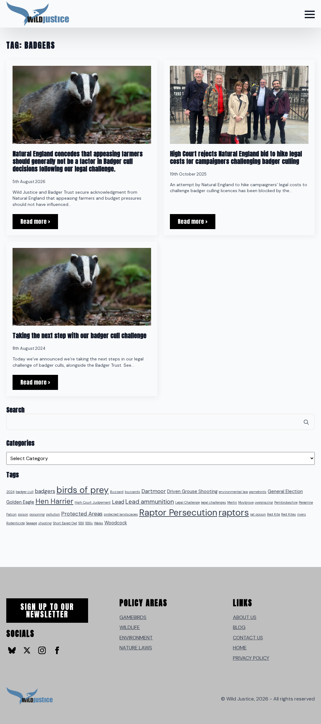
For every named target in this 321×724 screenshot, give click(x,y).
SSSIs (89, 523)
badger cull (25, 492)
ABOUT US (244, 617)
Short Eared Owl (65, 523)
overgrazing (264, 502)
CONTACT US (248, 637)
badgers (45, 491)
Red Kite (273, 514)
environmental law (233, 492)
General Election (285, 492)
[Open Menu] (310, 14)
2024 (10, 492)
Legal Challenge (187, 502)
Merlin (232, 502)
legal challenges (213, 502)
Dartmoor (153, 491)
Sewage (31, 523)
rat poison (258, 514)
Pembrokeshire (285, 502)
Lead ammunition (149, 502)
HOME (240, 647)
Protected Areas (82, 513)
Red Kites (288, 514)
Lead (118, 501)
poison (23, 514)
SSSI (81, 523)
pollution (53, 514)
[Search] (306, 422)
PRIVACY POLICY (251, 658)
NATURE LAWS (135, 647)
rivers (301, 514)
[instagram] (42, 650)
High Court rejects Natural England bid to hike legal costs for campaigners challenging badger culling (236, 157)
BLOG (239, 627)
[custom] (12, 650)
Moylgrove (246, 502)
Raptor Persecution (178, 512)
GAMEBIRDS (132, 617)
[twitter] (27, 650)
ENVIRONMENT (136, 637)
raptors (233, 512)
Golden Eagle (20, 502)
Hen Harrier (54, 501)
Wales (98, 523)
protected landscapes (121, 514)
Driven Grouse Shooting (192, 492)
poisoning (37, 514)
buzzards (132, 492)
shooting (45, 523)
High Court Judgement (93, 502)
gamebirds (257, 492)
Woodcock (115, 523)
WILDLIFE (129, 627)
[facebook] (57, 650)
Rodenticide (15, 523)
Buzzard (117, 492)
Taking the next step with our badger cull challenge (79, 335)
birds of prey (82, 490)
